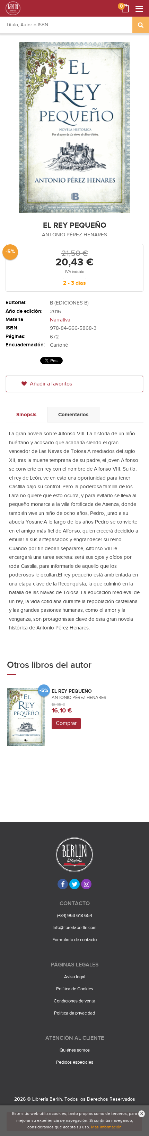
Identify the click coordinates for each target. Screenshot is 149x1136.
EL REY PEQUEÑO (72, 691)
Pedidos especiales (74, 1062)
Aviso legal (74, 977)
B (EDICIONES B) (69, 303)
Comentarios (73, 414)
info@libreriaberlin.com (75, 927)
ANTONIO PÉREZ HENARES (74, 235)
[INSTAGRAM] (86, 884)
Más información (106, 1127)
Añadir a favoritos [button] (50, 384)
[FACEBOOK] (63, 884)
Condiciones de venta (74, 1001)
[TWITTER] (74, 884)
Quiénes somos (75, 1050)
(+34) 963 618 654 (74, 915)
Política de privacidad (74, 1013)
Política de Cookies (74, 989)
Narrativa (60, 320)
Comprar (66, 723)
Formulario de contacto (74, 940)
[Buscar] (140, 25)
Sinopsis (26, 414)
